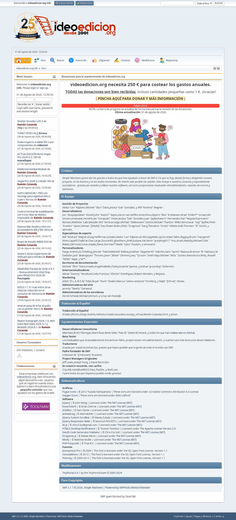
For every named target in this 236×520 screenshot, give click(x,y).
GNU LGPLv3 (123, 395)
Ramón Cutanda (27, 124)
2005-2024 (116, 472)
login (33, 88)
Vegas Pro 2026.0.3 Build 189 (34, 181)
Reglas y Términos (202, 516)
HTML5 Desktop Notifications (78, 428)
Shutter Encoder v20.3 (30, 121)
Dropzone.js (69, 436)
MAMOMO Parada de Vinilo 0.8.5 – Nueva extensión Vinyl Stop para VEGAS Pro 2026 (35, 272)
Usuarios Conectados (29, 342)
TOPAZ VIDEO (25, 133)
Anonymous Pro (71, 450)
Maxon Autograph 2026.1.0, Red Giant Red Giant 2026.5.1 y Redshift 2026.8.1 (36, 324)
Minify (65, 439)
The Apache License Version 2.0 (158, 428)
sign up (44, 88)
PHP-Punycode (70, 443)
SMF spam (106, 496)
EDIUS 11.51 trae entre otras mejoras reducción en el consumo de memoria (34, 290)
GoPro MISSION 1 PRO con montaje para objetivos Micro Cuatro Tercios (33, 196)
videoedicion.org (26, 376)
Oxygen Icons (70, 395)
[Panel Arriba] (218, 68)
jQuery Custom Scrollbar (76, 417)
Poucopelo (23, 278)
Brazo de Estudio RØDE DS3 (32, 241)
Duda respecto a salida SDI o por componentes (35, 143)
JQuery (66, 402)
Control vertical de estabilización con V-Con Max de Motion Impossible (35, 215)
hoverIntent (69, 406)
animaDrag (68, 414)
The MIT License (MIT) (119, 402)
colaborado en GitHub (182, 332)
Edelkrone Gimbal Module (32, 169)
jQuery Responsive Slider (76, 421)
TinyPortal (178, 516)
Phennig (67, 458)
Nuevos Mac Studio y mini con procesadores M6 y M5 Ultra (34, 228)
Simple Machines (93, 487)
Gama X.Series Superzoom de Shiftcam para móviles (34, 255)
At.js (64, 425)
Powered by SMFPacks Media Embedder (127, 487)
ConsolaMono (70, 454)
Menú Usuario (24, 76)
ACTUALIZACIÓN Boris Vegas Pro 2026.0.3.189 (34, 155)
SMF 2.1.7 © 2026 (72, 487)
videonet (42, 145)
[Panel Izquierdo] (214, 68)
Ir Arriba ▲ (219, 516)
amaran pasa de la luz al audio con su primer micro (34, 307)
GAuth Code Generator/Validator (81, 432)
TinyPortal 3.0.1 (71, 472)
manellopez (24, 160)
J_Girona (42, 133)
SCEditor (67, 410)
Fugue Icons (69, 391)
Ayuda (189, 516)
